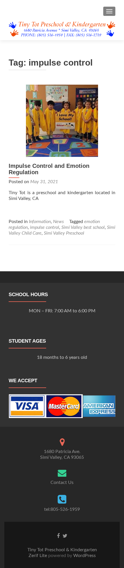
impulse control (44, 227)
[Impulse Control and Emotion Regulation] (62, 120)
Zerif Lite (38, 555)
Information (40, 221)
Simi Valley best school (83, 227)
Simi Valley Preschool (64, 233)
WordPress (84, 555)
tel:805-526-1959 (62, 509)
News (58, 221)
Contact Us (62, 482)
